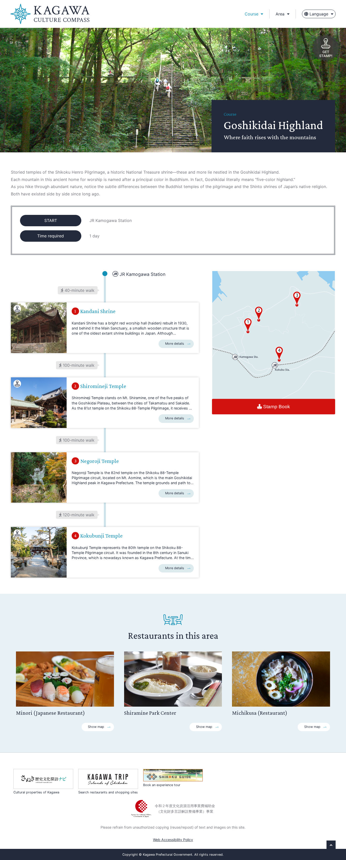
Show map (96, 727)
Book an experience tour (161, 785)
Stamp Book (276, 406)
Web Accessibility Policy (173, 839)
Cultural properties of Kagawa (36, 792)
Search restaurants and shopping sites (108, 792)
